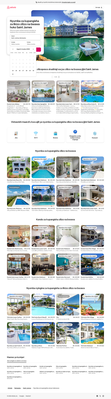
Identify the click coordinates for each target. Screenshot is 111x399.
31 (12, 74)
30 (33, 70)
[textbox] (17, 44)
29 (30, 70)
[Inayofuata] (58, 77)
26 (19, 70)
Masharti (28, 396)
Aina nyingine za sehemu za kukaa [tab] (16, 361)
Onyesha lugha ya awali (68, 2)
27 (23, 70)
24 (13, 70)
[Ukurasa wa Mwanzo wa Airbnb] (11, 7)
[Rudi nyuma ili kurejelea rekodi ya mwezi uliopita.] (13, 49)
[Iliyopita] (52, 77)
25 (16, 70)
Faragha (21, 396)
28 (26, 70)
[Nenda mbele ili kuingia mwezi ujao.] (33, 49)
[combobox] (25, 38)
